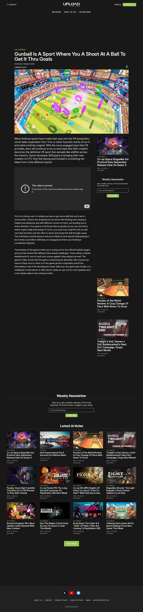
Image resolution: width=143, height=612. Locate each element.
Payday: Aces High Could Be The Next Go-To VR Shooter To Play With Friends (21, 490)
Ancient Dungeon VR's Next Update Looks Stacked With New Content (20, 526)
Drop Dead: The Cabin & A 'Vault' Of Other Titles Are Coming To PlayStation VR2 (86, 526)
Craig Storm (45, 458)
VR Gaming (20, 50)
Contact (49, 600)
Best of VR (70, 12)
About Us (38, 600)
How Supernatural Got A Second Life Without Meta (53, 453)
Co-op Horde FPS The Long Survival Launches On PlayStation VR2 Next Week (53, 490)
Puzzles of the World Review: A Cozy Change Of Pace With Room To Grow (112, 303)
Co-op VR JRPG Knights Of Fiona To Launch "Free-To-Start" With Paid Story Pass (86, 490)
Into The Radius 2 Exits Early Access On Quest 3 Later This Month (54, 526)
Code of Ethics (76, 600)
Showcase (85, 12)
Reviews (56, 12)
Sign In (117, 5)
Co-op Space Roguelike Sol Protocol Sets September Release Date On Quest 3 (112, 162)
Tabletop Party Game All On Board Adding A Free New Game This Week (120, 526)
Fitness (43, 450)
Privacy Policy (61, 600)
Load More (72, 544)
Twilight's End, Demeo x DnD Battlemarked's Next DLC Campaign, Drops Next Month (112, 346)
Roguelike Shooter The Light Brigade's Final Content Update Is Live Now (120, 490)
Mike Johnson (102, 168)
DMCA (88, 600)
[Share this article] (127, 66)
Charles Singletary (24, 64)
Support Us (129, 4)
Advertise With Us (101, 600)
